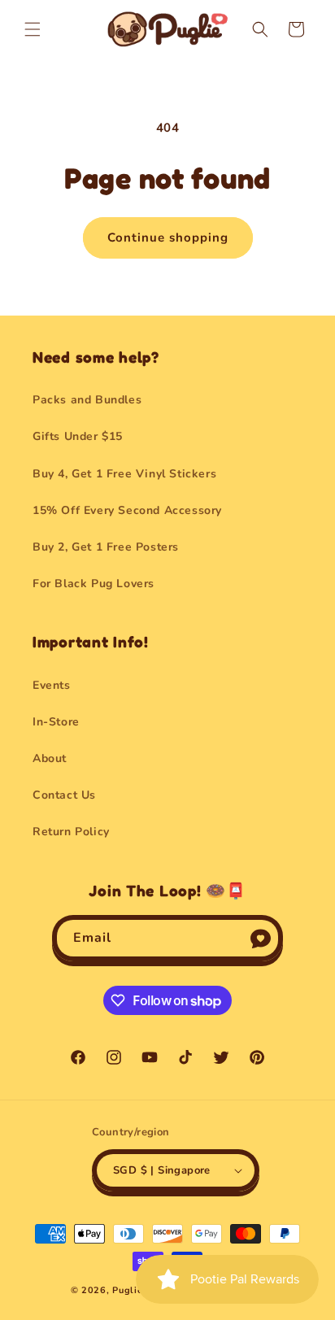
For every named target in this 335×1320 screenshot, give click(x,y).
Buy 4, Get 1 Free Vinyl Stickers (124, 473)
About (50, 758)
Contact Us (64, 795)
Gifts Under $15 (78, 436)
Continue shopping (167, 237)
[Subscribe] (260, 938)
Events (52, 685)
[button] (32, 29)
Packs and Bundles (87, 399)
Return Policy (71, 831)
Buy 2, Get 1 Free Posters (106, 547)
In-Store (56, 722)
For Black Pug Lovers (93, 583)
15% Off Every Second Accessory (127, 510)
